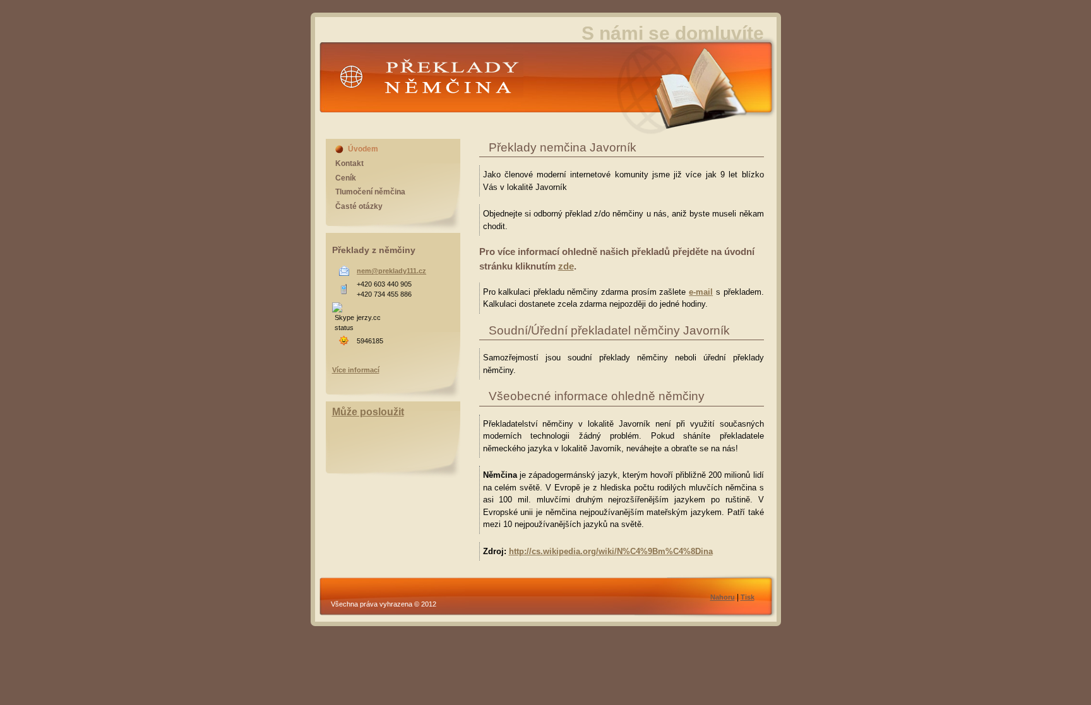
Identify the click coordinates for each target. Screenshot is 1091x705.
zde (566, 266)
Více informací (355, 370)
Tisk (747, 597)
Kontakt (349, 163)
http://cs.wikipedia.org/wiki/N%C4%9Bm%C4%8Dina (611, 551)
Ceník (345, 178)
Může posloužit (368, 411)
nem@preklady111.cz (391, 271)
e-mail (701, 292)
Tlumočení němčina (370, 191)
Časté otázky (359, 206)
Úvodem (363, 149)
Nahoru (722, 597)
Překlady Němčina (403, 109)
